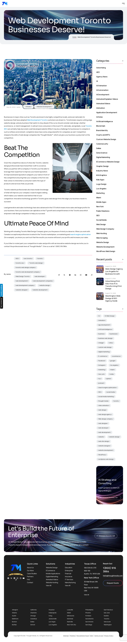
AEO (98, 72)
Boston (14, 622)
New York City (71, 625)
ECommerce (50, 570)
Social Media (101, 220)
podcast (101, 383)
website (101, 437)
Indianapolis (52, 613)
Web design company (105, 419)
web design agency (104, 414)
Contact (30, 582)
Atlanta (14, 613)
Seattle (106, 616)
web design (102, 410)
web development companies (43, 281)
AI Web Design (109, 316)
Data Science (101, 153)
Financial (68, 573)
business (101, 334)
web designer (102, 423)
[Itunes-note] (16, 580)
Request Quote (113, 583)
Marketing (100, 193)
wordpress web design (106, 459)
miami (112, 370)
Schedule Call (2, 303)
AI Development (102, 94)
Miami (98, 197)
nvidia (112, 374)
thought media (103, 401)
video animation (103, 405)
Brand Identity (102, 130)
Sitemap (66, 636)
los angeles (114, 365)
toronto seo (20, 263)
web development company (25, 285)
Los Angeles (101, 188)
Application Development (106, 112)
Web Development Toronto (37, 120)
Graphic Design (102, 166)
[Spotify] (70, 275)
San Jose (107, 613)
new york (101, 374)
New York (100, 206)
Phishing (72, 636)
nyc (99, 379)
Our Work (30, 570)
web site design (103, 441)
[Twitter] (64, 275)
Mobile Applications (53, 573)
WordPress (102, 455)
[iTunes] (91, 275)
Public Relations (102, 211)
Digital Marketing (103, 157)
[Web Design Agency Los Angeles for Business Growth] (100, 269)
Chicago (33, 616)
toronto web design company (25, 267)
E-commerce (102, 356)
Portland (88, 616)
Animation (100, 108)
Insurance (68, 576)
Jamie (18, 107)
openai (108, 379)
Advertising (101, 67)
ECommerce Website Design (107, 161)
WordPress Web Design (105, 251)
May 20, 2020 (11, 107)
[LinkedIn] (75, 275)
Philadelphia (89, 610)
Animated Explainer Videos (107, 99)
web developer (40, 276)
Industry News (102, 170)
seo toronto (28, 258)
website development (40, 290)
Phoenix (88, 613)
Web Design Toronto (22, 276)
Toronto (106, 619)
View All (48, 585)
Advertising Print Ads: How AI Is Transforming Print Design (113, 285)
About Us (30, 567)
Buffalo (14, 625)
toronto (40, 258)
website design (44, 285)
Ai (99, 316)
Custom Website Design (106, 139)
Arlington (15, 610)
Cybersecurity (102, 144)
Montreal (70, 619)
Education (68, 567)
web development (22, 281)
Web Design (101, 224)
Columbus (33, 619)
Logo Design (101, 184)
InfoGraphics (101, 175)
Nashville (70, 622)
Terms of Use (98, 636)
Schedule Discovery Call (110, 497)
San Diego (88, 625)
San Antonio (89, 622)
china (111, 343)
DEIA (91, 636)
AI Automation (102, 90)
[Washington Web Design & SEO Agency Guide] (100, 296)
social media (111, 392)
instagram (101, 365)
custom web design (104, 347)
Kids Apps (100, 179)
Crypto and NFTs (103, 135)
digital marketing (103, 352)
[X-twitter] (11, 578)
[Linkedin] (14, 578)
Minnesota (70, 616)
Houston (51, 610)
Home (74, 37)
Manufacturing (70, 582)
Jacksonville (53, 619)
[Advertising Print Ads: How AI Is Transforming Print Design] (100, 281)
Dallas (98, 148)
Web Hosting (101, 233)
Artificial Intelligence (104, 121)
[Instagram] (80, 275)
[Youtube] (86, 275)
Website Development (44, 107)
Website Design (102, 242)
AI (97, 81)
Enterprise (69, 570)
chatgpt (101, 343)
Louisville (70, 610)
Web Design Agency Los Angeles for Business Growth (114, 271)
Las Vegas (52, 622)
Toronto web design (36, 263)
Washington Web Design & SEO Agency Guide (112, 298)
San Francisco (108, 610)
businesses (113, 334)
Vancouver (107, 622)
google (112, 361)
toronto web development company (28, 272)
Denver (32, 625)
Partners (30, 576)
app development (104, 325)
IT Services (69, 579)
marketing (101, 370)
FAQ (28, 579)
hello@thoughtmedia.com (113, 576)
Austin (14, 616)
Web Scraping (102, 238)
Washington (108, 625)
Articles (28, 107)
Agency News (101, 76)
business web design (105, 338)
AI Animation (101, 85)
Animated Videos (103, 103)
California (33, 610)
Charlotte (33, 613)
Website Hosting (52, 582)
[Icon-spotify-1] (20, 578)
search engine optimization (80, 234)
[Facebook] (59, 275)
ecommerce (116, 356)
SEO (17, 258)
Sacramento (89, 619)
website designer (21, 290)
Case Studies (32, 573)
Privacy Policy (108, 636)
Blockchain (100, 126)
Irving (50, 616)
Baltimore (15, 619)
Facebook (101, 361)
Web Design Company (105, 229)
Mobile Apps (101, 202)
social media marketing (106, 396)
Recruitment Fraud (83, 636)
